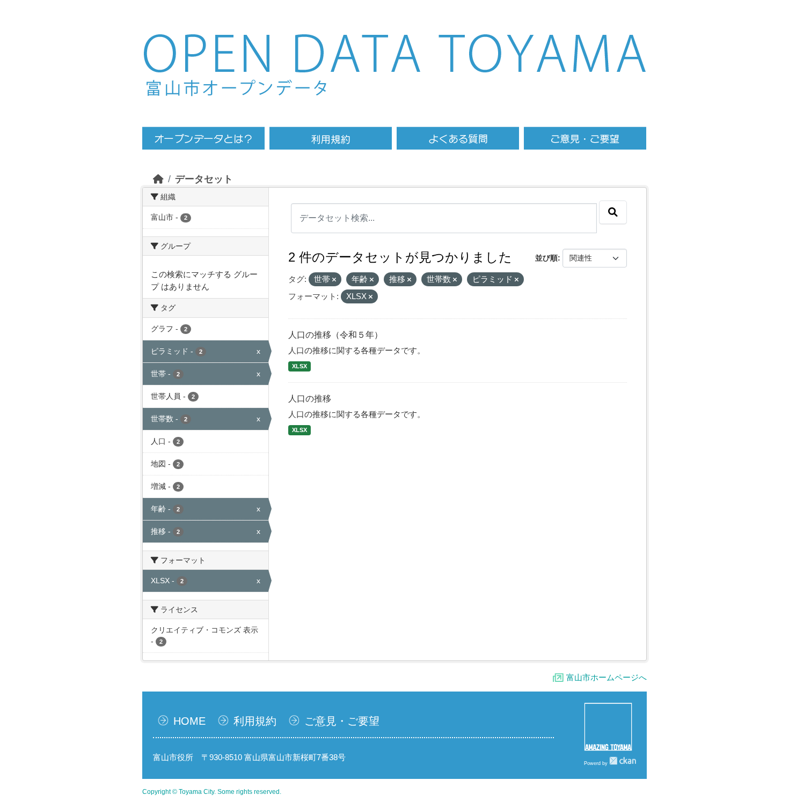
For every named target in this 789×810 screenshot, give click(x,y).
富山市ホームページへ (606, 677)
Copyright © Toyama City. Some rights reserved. (211, 792)
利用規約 (254, 721)
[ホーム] (158, 179)
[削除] (334, 280)
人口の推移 (309, 398)
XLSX (299, 366)
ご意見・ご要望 (341, 721)
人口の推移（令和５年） (335, 334)
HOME (189, 721)
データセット (204, 179)
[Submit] (613, 212)
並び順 (546, 258)
